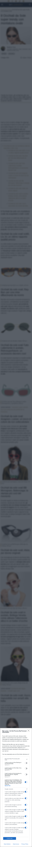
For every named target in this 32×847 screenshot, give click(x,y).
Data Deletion (7, 844)
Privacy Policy (24, 844)
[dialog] (16, 787)
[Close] (28, 731)
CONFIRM (10, 838)
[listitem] (16, 759)
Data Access (16, 844)
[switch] (26, 763)
